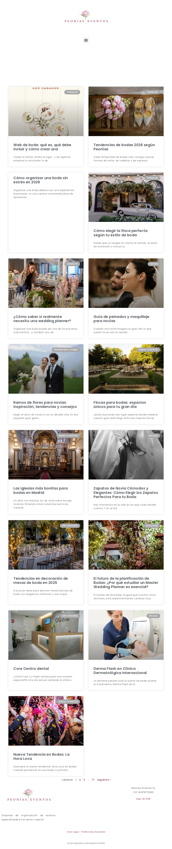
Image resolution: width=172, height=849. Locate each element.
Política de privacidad (93, 831)
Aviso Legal (73, 831)
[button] (86, 40)
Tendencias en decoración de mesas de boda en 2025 (40, 580)
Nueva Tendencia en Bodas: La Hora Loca (41, 756)
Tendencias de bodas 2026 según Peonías (124, 146)
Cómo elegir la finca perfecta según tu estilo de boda (121, 232)
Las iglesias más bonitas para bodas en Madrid (40, 490)
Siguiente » (104, 779)
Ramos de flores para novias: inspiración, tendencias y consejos (45, 404)
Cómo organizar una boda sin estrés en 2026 (40, 180)
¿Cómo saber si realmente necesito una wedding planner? (42, 318)
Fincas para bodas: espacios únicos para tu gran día (120, 404)
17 (93, 779)
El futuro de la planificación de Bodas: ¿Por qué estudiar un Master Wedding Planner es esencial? (126, 582)
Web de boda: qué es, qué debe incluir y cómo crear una (42, 146)
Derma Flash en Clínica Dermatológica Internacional (120, 670)
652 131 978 (143, 798)
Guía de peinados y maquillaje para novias (121, 318)
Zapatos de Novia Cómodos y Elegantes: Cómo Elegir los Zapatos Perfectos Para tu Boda (126, 492)
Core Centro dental (31, 668)
